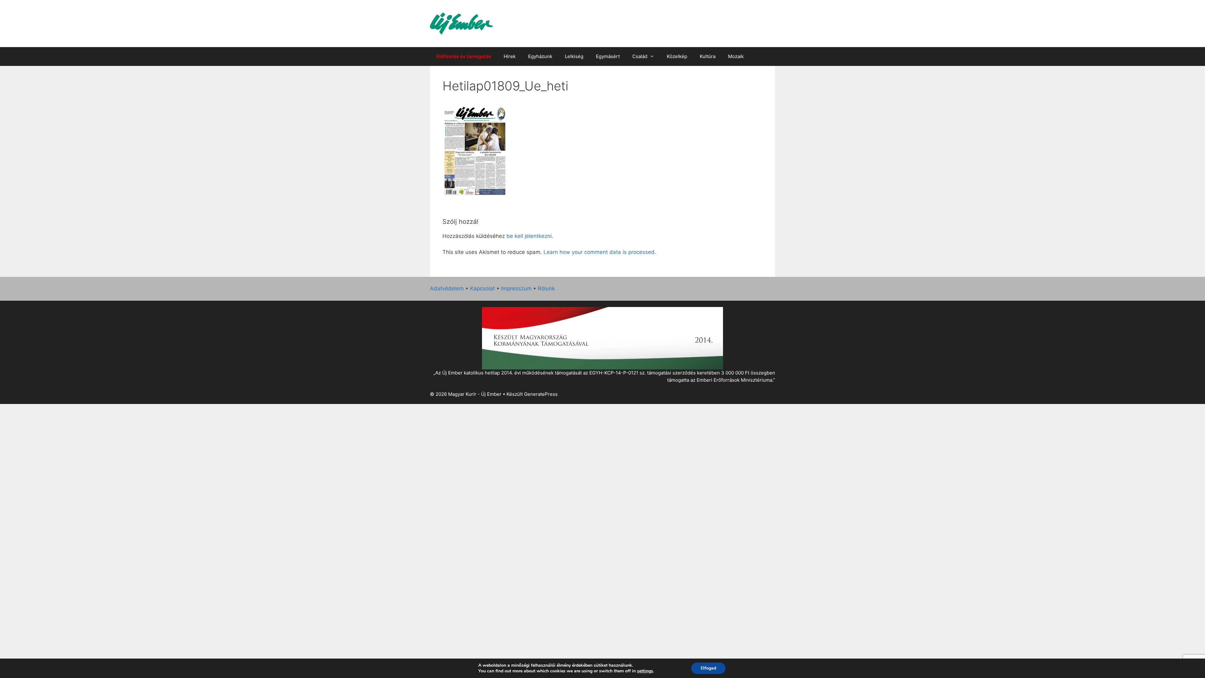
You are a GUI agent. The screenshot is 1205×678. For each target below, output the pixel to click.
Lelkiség (574, 56)
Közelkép (677, 56)
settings (645, 671)
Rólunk (546, 288)
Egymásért (608, 56)
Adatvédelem (447, 288)
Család (639, 56)
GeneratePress (541, 394)
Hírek (510, 56)
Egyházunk (540, 56)
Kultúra (707, 56)
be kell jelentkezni (529, 236)
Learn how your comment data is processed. (600, 252)
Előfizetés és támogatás (463, 56)
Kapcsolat (482, 288)
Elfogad (708, 668)
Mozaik (736, 56)
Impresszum (516, 288)
